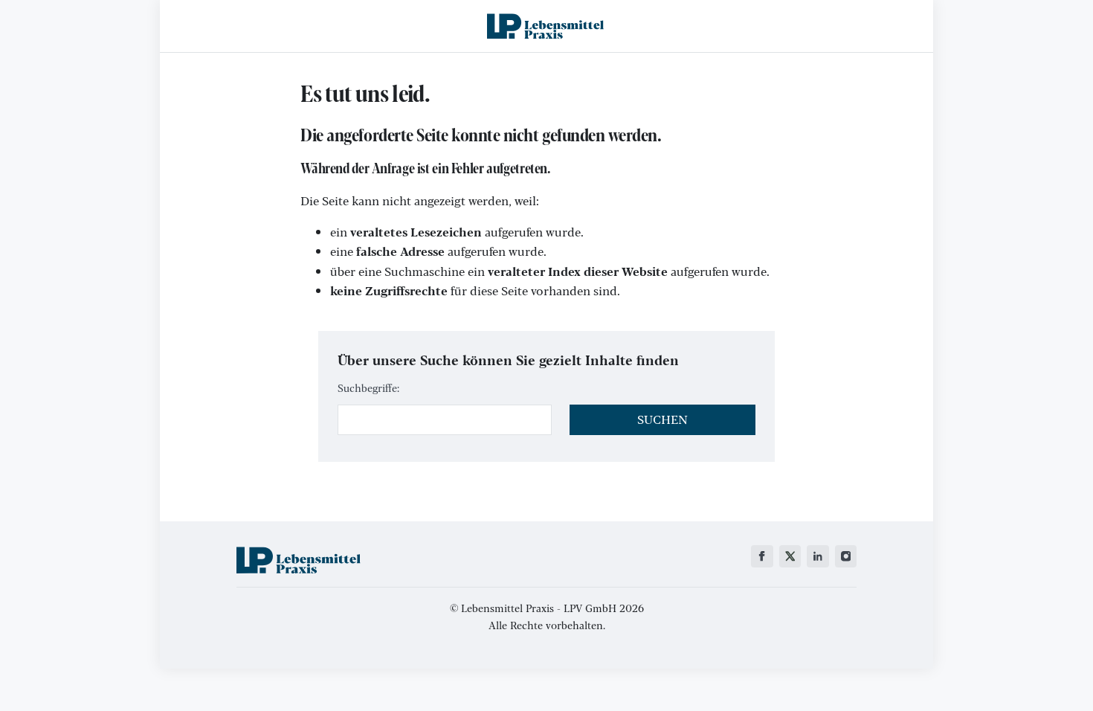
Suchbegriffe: (368, 387)
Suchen (662, 419)
